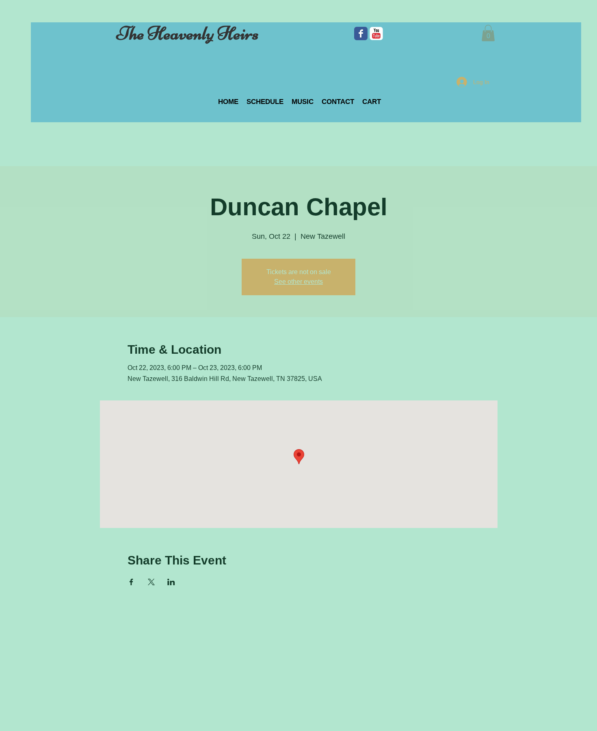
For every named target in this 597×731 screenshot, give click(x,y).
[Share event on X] (151, 582)
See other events (298, 281)
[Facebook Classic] (361, 33)
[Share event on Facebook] (131, 582)
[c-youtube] (376, 33)
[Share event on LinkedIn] (171, 582)
